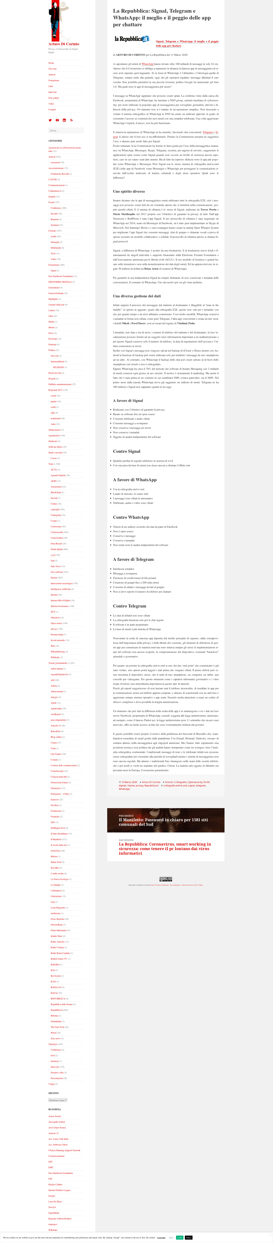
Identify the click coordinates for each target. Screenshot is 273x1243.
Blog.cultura (56, 736)
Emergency (56, 788)
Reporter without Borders (59, 1218)
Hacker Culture (55, 1184)
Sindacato (52, 441)
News (51, 332)
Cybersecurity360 (59, 776)
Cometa (54, 759)
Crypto (54, 520)
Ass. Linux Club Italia (58, 1138)
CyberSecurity (57, 770)
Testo (53, 253)
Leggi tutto (161, 1237)
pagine (54, 401)
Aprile (53, 702)
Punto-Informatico (59, 930)
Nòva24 (52, 1207)
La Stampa (55, 884)
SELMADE (58, 367)
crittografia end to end (175, 785)
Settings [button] (188, 1237)
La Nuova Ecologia (59, 879)
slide (53, 412)
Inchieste (55, 1061)
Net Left (54, 355)
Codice (54, 503)
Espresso (55, 799)
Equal (53, 270)
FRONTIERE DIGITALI (60, 281)
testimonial (55, 418)
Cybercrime (56, 526)
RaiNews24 (56, 987)
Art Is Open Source (57, 1127)
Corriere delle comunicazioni (64, 765)
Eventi (51, 202)
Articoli (51, 74)
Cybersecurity (57, 532)
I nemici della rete (56, 304)
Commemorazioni (56, 185)
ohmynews (56, 617)
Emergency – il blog (60, 793)
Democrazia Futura (59, 782)
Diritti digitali (57, 549)
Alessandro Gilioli (56, 1121)
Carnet (54, 742)
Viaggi (51, 1083)
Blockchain (56, 492)
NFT (53, 611)
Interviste (52, 91)
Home (51, 62)
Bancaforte (55, 731)
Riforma (54, 1015)
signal (191, 785)
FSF (50, 1178)
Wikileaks (55, 657)
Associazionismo (56, 168)
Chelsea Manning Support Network (64, 1150)
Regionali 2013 (55, 389)
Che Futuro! (56, 753)
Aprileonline (56, 708)
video (53, 423)
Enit (52, 560)
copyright (55, 509)
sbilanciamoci (54, 429)
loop (53, 901)
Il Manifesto (56, 839)
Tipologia (52, 1043)
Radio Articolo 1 (58, 941)
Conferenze (56, 207)
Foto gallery (53, 97)
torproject (52, 1224)
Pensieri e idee (57, 1072)
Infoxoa (54, 856)
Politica (51, 350)
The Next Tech (57, 1026)
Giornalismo (54, 287)
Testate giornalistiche (57, 662)
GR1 (53, 822)
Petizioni (52, 344)
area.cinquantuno (58, 719)
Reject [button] (171, 1237)
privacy (54, 628)
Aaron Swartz (54, 1116)
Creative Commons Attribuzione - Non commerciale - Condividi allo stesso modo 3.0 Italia (176, 885)
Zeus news (55, 1038)
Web (53, 645)
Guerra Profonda (55, 293)
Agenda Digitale (58, 475)
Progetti (51, 378)
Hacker (54, 577)
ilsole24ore (56, 850)
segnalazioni (54, 435)
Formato (52, 230)
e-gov (53, 554)
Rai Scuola (56, 975)
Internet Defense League (59, 1190)
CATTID (52, 179)
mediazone (55, 913)
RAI (53, 970)
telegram (201, 785)
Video (51, 103)
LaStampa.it (56, 890)
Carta (53, 748)
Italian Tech (56, 861)
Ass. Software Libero (58, 1144)
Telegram (208, 132)
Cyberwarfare (57, 537)
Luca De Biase (55, 1201)
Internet (54, 594)
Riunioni (55, 219)
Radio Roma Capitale (60, 952)
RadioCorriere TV (59, 958)
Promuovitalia (57, 634)
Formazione (53, 80)
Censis (54, 458)
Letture (51, 310)
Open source (56, 623)
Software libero (55, 446)
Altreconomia (57, 691)
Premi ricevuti (54, 372)
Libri (50, 86)
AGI (53, 679)
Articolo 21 (56, 725)
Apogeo (54, 697)
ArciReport (56, 714)
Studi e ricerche (55, 452)
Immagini (55, 241)
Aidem (54, 685)
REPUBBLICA (58, 998)
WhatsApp (148, 64)
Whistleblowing (58, 651)
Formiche (55, 816)
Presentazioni (57, 1078)
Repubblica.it (57, 1009)
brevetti (54, 497)
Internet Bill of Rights (60, 600)
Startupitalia (56, 1021)
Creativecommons (56, 1155)
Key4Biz (55, 867)
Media (51, 321)
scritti (53, 406)
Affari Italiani (57, 668)
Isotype (51, 1195)
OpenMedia (53, 1212)
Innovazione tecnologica (62, 583)
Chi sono (52, 68)
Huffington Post (58, 827)
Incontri (54, 213)
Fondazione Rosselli (60, 173)
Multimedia (56, 247)
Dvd (53, 1055)
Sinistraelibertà (57, 361)
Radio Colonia (57, 947)
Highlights (53, 298)
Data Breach (56, 543)
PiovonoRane (57, 924)
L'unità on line (57, 873)
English (51, 196)
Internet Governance (60, 606)
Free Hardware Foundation (60, 276)
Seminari (55, 224)
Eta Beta (54, 805)
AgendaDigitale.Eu (59, 674)
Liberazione (56, 896)
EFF (50, 1161)
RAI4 (53, 981)
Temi (50, 463)
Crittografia (56, 514)
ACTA (54, 469)
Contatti (52, 109)
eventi (53, 395)
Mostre (51, 327)
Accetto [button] (179, 1237)
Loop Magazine (58, 907)
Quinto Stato (56, 935)
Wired (53, 1032)
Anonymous (56, 486)
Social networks (58, 640)
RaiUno (54, 992)
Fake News (56, 566)
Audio (53, 236)
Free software (57, 571)
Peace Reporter (57, 918)
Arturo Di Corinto (63, 44)
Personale (52, 338)
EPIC (50, 1167)
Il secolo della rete (59, 844)
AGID (53, 480)
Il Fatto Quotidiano (59, 833)
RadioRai (55, 964)
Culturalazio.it (54, 190)
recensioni (55, 162)
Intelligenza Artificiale (61, 588)
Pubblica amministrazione (60, 384)
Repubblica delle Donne (62, 1004)
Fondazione (56, 810)
